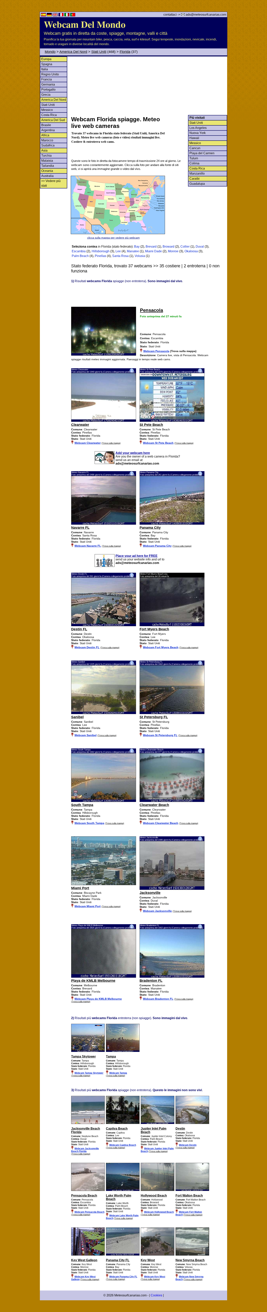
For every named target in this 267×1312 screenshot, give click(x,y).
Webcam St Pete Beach (158, 442)
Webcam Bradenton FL (158, 998)
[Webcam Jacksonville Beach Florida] (88, 1123)
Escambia (79, 251)
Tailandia (47, 165)
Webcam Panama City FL (123, 1276)
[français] (61, 15)
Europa (46, 59)
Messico (47, 109)
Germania (48, 84)
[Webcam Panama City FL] (123, 1254)
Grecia (45, 94)
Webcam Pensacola (156, 351)
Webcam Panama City (157, 545)
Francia (46, 79)
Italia (44, 69)
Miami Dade (153, 251)
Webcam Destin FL (86, 647)
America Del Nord (73, 52)
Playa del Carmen (201, 153)
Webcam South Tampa (89, 823)
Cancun (194, 148)
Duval (200, 246)
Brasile (46, 125)
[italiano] (67, 15)
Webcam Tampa (118, 1073)
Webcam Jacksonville (157, 910)
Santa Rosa (120, 256)
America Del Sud (53, 120)
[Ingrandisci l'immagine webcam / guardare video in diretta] (103, 420)
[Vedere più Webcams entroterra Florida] (88, 1051)
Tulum (193, 158)
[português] (72, 15)
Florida (125, 52)
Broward (168, 246)
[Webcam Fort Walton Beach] (192, 1190)
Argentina (48, 130)
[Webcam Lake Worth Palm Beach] (123, 1190)
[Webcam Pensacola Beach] (88, 1190)
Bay (137, 246)
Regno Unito (50, 74)
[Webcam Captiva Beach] (123, 1123)
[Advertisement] (149, 85)
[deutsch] (50, 15)
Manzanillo (197, 173)
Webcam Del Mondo (84, 24)
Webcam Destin (187, 1145)
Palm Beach (80, 256)
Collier (185, 246)
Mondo (50, 52)
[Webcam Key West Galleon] (88, 1254)
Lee (118, 251)
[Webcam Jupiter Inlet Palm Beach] (157, 1123)
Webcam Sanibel (85, 735)
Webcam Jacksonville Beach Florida (85, 1150)
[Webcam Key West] (157, 1254)
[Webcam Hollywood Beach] (157, 1190)
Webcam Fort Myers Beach (160, 647)
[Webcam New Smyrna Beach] (192, 1254)
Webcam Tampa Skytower (88, 1073)
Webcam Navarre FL (87, 545)
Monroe (173, 251)
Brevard (151, 246)
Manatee (133, 251)
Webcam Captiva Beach (122, 1145)
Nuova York (197, 133)
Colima (194, 163)
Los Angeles (198, 127)
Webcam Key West (154, 1276)
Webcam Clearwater (87, 442)
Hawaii (194, 138)
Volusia (140, 256)
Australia (47, 175)
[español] (44, 15)
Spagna (46, 64)
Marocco (47, 140)
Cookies (156, 1295)
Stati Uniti (98, 52)
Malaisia (47, 160)
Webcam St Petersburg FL (160, 735)
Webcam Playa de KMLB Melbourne (98, 998)
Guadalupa (197, 183)
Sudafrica (48, 145)
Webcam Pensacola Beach (89, 1212)
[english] (55, 15)
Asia (44, 150)
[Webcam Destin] (192, 1123)
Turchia (46, 155)
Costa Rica (49, 115)
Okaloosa (191, 251)
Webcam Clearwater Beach (160, 823)
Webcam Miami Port (87, 906)
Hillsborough (100, 251)
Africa (45, 135)
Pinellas (100, 256)
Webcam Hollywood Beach (159, 1212)
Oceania (47, 170)
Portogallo (48, 89)
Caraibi (194, 178)
